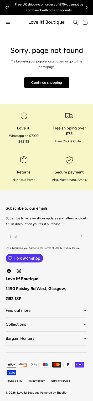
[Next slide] (87, 7)
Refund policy (14, 380)
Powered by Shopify (53, 392)
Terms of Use (52, 248)
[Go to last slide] (6, 7)
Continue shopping (46, 82)
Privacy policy (36, 380)
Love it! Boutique (28, 392)
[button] (7, 22)
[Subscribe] (81, 236)
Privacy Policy (70, 248)
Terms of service (60, 380)
